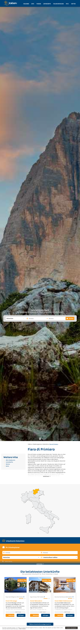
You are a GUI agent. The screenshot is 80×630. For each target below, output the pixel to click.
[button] (15, 318)
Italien (29, 444)
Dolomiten (45, 444)
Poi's (67, 4)
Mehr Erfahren (22, 628)
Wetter (73, 4)
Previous (6, 584)
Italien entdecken (58, 4)
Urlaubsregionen (36, 444)
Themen (38, 4)
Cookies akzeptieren (71, 628)
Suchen (71, 318)
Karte (7, 466)
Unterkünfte (47, 4)
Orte (32, 4)
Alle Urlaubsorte (10, 460)
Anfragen (21, 615)
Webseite (11, 615)
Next (24, 584)
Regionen (26, 4)
